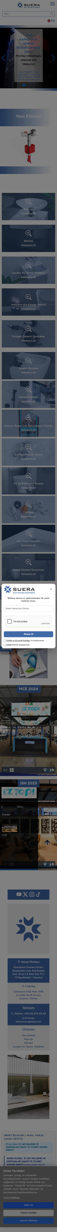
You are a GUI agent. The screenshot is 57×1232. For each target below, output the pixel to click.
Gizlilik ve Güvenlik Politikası (18, 640)
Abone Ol (28, 634)
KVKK (8, 645)
